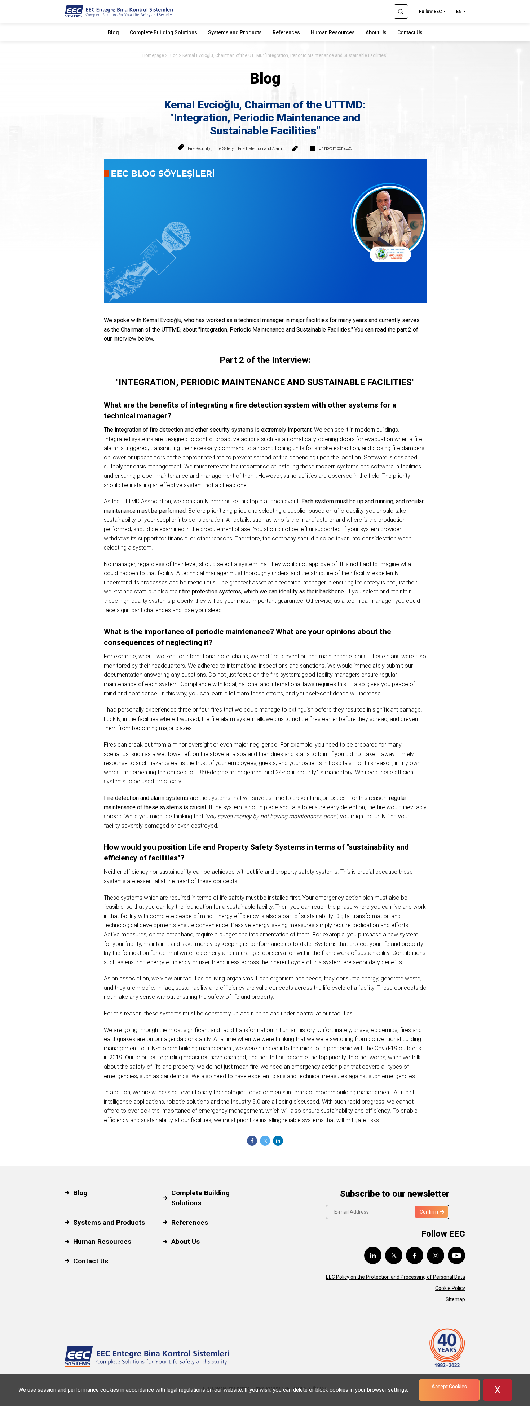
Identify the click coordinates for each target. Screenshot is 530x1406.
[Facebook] (252, 1141)
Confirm (429, 1212)
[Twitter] (265, 1141)
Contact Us (410, 32)
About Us (376, 32)
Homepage (153, 55)
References (286, 32)
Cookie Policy (450, 1288)
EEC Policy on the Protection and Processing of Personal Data (395, 1277)
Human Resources (333, 32)
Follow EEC (430, 11)
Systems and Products (235, 32)
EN (459, 11)
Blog (113, 32)
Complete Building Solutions (163, 32)
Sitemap (455, 1299)
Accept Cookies (449, 1386)
